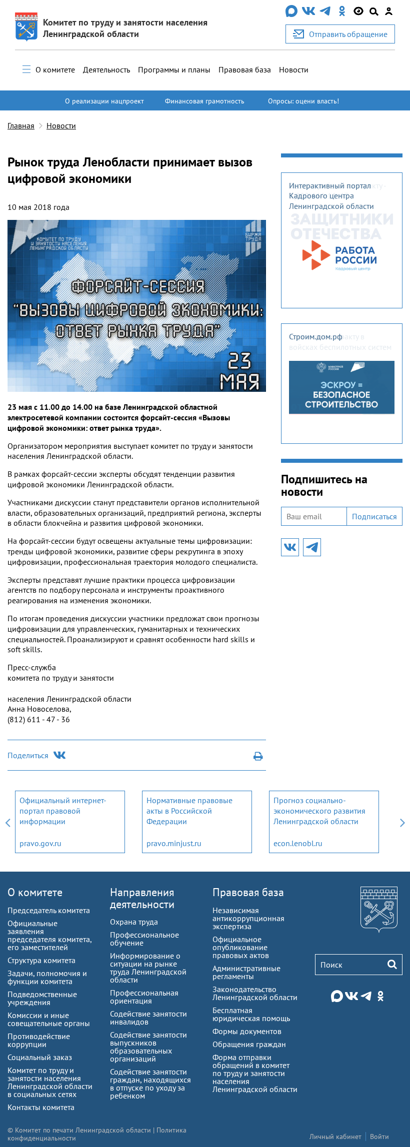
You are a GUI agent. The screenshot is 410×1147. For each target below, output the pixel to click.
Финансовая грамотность (204, 100)
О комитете (55, 69)
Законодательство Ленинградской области (255, 993)
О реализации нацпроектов (104, 105)
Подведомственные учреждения (42, 998)
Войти (379, 1136)
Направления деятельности (142, 898)
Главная (21, 125)
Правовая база (244, 69)
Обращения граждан (249, 1044)
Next (403, 822)
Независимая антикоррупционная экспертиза (248, 918)
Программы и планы (174, 69)
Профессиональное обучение (144, 939)
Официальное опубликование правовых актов (240, 947)
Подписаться (374, 516)
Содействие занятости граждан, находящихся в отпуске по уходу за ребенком (150, 1084)
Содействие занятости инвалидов (148, 1018)
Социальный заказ (40, 1057)
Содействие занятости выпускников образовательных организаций (148, 1047)
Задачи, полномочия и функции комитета (47, 977)
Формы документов (247, 1031)
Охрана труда (134, 922)
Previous (7, 822)
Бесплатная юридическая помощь (251, 1014)
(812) (17, 719)
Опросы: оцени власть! (303, 100)
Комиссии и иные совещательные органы (49, 1019)
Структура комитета (42, 960)
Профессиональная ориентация (144, 997)
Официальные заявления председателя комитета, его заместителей (50, 935)
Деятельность (106, 69)
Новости (293, 69)
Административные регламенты (246, 972)
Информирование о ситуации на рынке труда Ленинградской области (148, 968)
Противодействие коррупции (39, 1040)
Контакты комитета (41, 1107)
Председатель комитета (49, 910)
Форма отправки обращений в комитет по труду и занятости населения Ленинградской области (255, 1073)
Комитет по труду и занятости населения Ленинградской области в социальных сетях (50, 1082)
